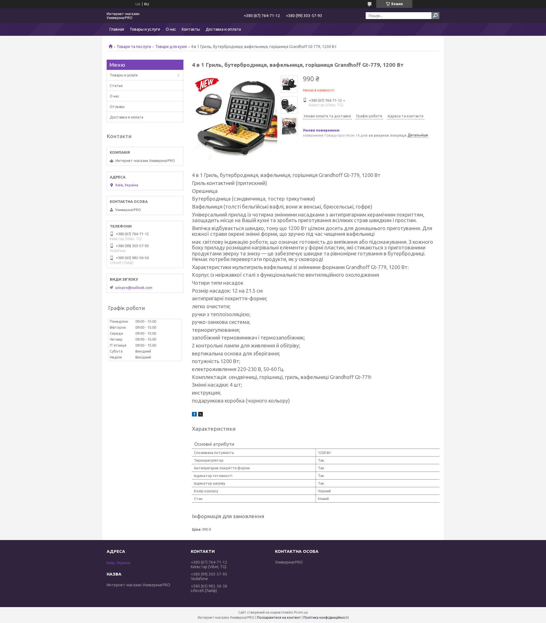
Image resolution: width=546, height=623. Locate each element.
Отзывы (117, 107)
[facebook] (194, 415)
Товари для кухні (171, 46)
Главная (116, 29)
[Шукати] (435, 15)
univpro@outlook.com (133, 287)
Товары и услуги (145, 29)
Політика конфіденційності (326, 617)
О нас (171, 29)
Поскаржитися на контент (279, 617)
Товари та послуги (134, 46)
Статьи (116, 85)
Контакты (191, 29)
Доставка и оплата (223, 29)
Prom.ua (301, 612)
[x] (200, 415)
